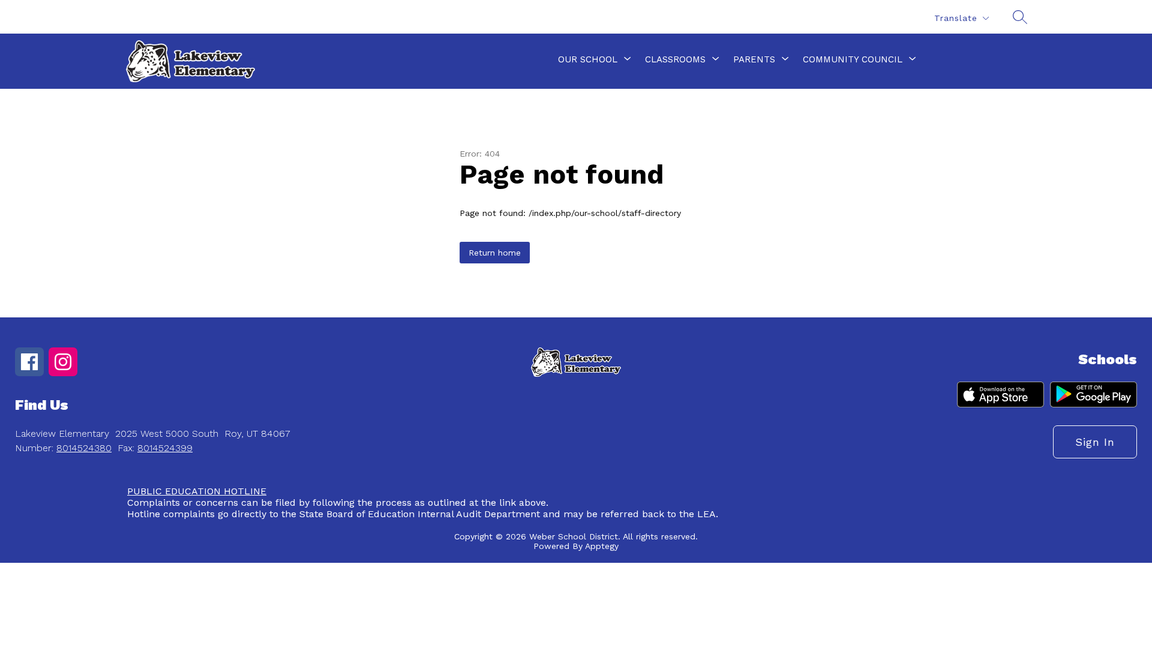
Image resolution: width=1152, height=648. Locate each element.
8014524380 (84, 448)
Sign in (1095, 442)
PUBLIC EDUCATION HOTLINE (196, 491)
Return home (495, 252)
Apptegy (602, 546)
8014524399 (165, 448)
